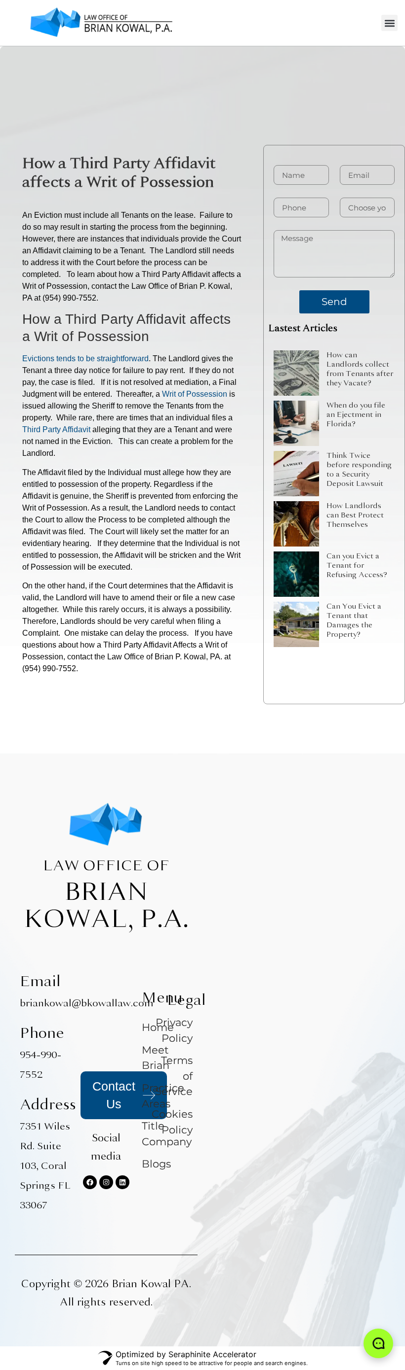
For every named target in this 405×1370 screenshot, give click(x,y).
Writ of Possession (194, 394)
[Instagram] (106, 1182)
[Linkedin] (122, 1182)
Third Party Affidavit (56, 429)
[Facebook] (90, 1182)
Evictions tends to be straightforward (85, 358)
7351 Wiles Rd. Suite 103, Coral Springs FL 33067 (45, 1166)
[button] (389, 23)
